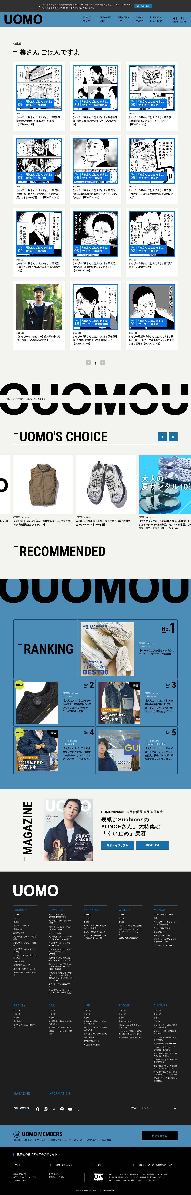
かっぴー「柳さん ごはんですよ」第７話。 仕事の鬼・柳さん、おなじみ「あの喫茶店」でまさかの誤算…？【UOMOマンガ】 (38, 194)
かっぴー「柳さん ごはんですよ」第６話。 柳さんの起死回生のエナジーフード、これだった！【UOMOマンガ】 (95, 194)
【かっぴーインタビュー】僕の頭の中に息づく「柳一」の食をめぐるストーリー (38, 338)
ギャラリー (146, 646)
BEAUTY (87, 21)
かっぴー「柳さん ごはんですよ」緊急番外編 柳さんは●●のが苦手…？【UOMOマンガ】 (95, 121)
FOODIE (139, 21)
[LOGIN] (175, 18)
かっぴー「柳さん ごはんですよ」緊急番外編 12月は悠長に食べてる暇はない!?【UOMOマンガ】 (95, 340)
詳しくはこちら (143, 6)
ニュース (68, 696)
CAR (102, 21)
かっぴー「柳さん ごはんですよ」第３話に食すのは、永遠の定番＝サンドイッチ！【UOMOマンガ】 (95, 267)
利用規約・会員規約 (56, 1177)
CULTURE (157, 21)
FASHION (87, 17)
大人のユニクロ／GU (156, 744)
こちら (154, 1180)
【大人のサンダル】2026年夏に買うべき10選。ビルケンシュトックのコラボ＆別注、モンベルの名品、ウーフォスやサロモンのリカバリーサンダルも (147, 524)
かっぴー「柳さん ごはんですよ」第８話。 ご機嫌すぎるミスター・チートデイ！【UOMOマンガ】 (151, 121)
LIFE (120, 21)
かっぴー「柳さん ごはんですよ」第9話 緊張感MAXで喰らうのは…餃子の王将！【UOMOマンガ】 (38, 121)
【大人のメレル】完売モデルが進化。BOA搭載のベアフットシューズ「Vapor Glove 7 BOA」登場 (77, 706)
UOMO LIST (106, 17)
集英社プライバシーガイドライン (25, 1177)
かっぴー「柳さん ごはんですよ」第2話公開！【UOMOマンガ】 (150, 265)
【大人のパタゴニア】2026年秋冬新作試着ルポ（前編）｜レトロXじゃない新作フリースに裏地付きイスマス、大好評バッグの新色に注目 (159, 706)
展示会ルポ (152, 696)
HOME (9, 399)
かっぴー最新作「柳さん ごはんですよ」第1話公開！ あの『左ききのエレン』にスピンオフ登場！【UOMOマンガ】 (151, 340)
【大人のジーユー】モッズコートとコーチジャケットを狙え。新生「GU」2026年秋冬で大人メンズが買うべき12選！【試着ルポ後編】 (159, 754)
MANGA (157, 17)
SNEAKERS (123, 17)
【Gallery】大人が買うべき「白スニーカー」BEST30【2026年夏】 (156, 652)
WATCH (139, 17)
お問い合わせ (54, 1174)
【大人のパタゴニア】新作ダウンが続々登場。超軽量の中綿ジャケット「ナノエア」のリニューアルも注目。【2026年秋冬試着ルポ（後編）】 (77, 754)
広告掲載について (20, 1180)
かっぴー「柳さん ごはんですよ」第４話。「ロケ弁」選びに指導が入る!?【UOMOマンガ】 (38, 267)
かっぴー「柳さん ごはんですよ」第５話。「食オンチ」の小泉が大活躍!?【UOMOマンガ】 (151, 194)
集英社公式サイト (20, 1174)
